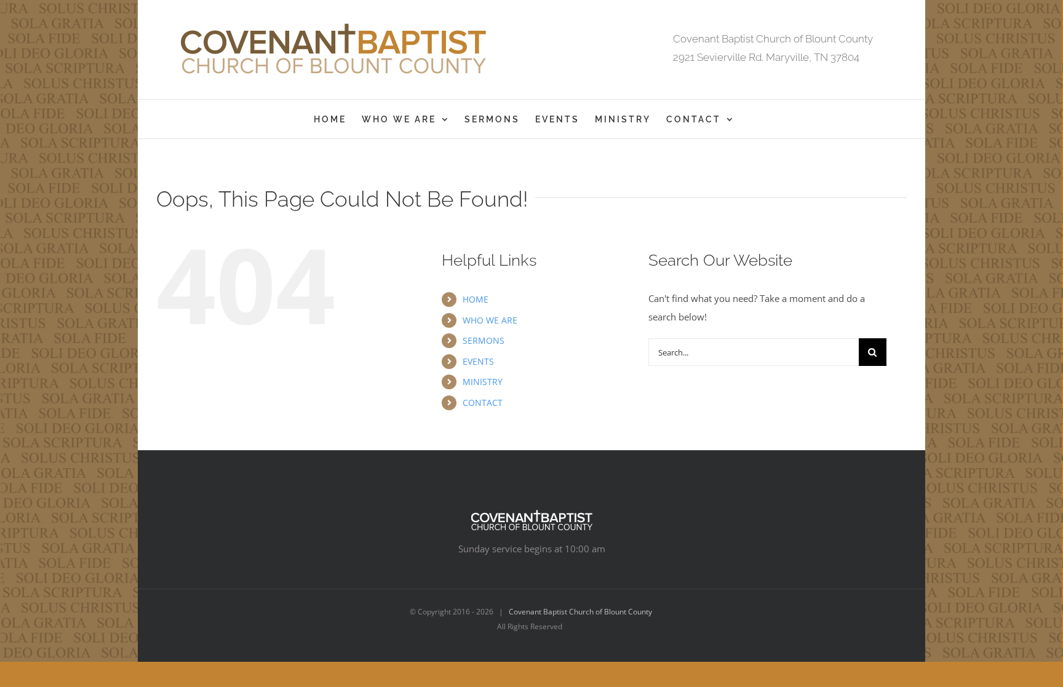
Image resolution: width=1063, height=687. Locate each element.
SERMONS (483, 340)
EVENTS (478, 361)
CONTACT (483, 402)
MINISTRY (483, 381)
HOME (475, 299)
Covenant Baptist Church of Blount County (580, 611)
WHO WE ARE (490, 320)
